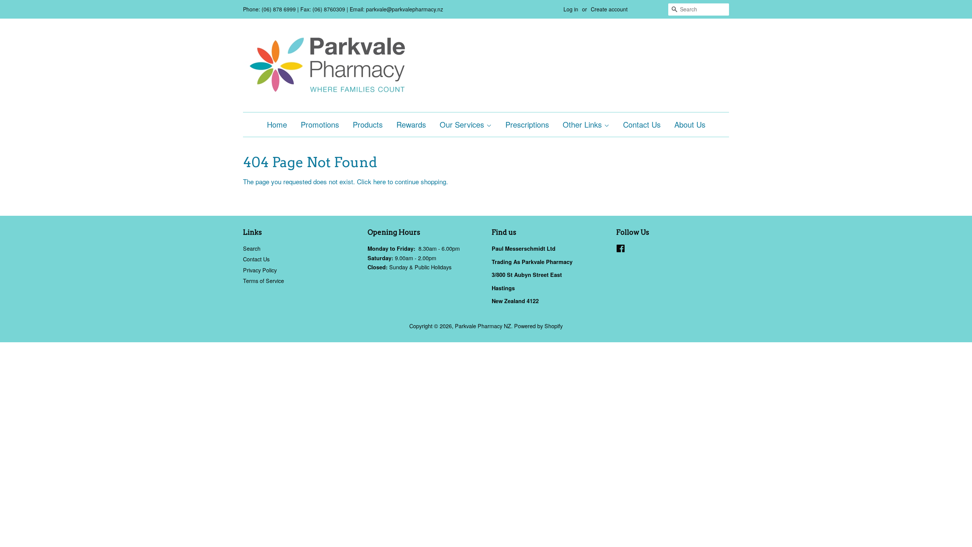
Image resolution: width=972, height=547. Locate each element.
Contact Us (642, 124)
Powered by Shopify (538, 326)
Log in (570, 9)
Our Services (463, 124)
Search (251, 248)
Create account (609, 9)
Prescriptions (527, 124)
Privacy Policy (260, 270)
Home (277, 124)
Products (368, 124)
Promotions (320, 124)
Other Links (583, 124)
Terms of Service (263, 281)
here (379, 181)
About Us (689, 124)
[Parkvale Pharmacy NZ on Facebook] (620, 249)
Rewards (411, 124)
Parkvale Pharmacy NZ (483, 326)
